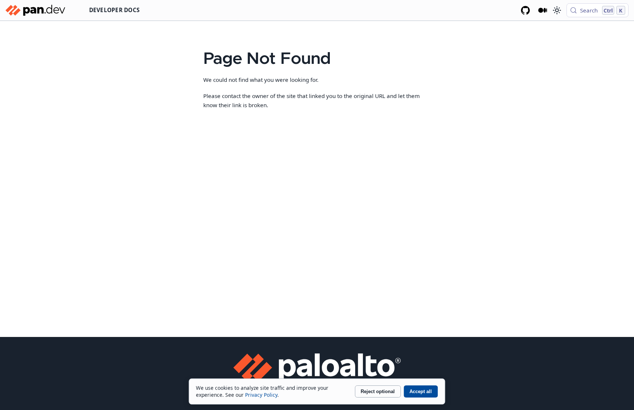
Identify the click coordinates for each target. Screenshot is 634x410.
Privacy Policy (261, 394)
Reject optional (378, 391)
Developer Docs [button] (114, 10)
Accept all (420, 391)
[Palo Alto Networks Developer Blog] (542, 10)
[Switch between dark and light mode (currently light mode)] (556, 10)
